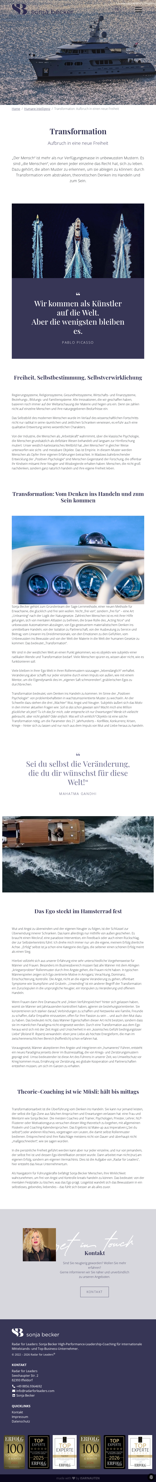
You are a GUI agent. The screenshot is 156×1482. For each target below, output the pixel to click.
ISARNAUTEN (90, 1478)
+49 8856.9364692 (29, 1386)
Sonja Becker (25, 1395)
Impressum (20, 1417)
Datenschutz (21, 1421)
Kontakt (95, 1292)
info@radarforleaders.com (35, 1391)
